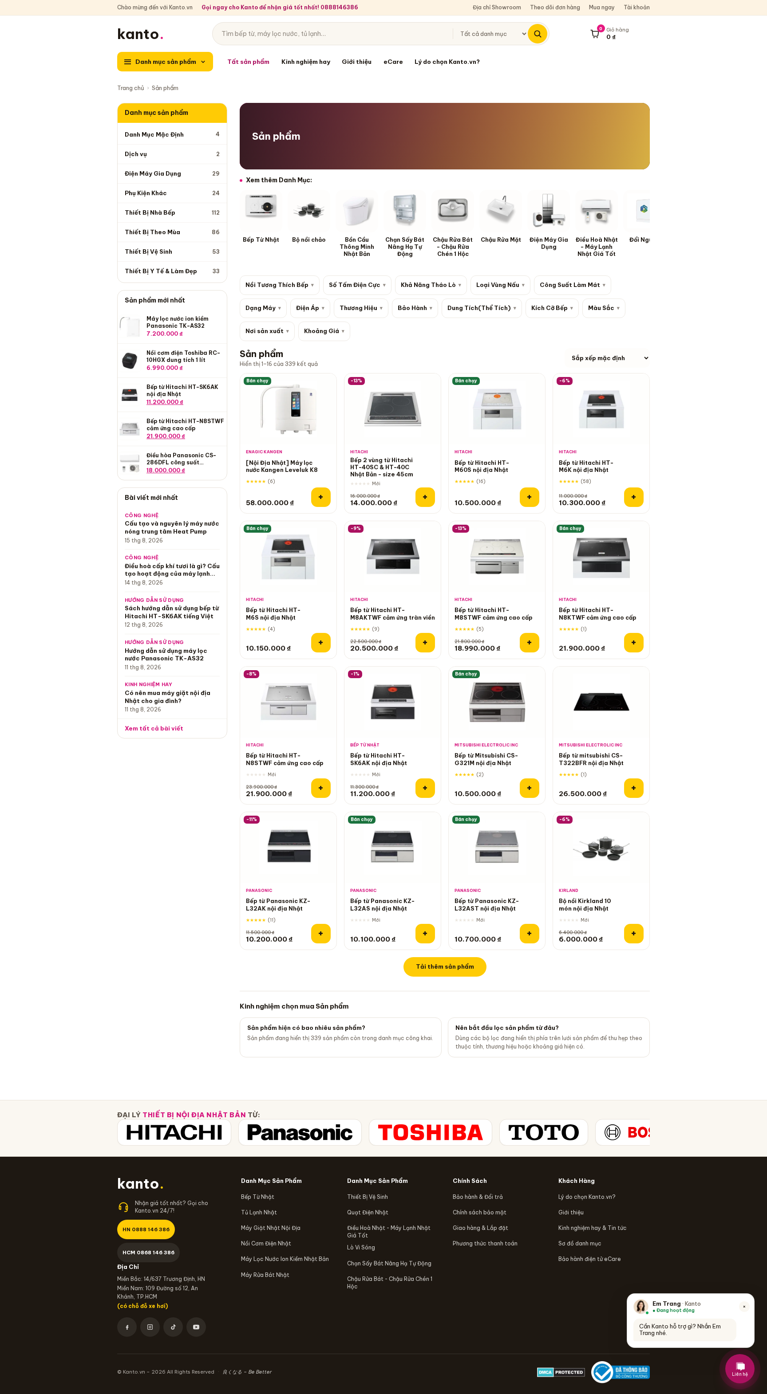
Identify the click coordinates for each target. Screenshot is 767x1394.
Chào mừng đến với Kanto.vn (155, 7)
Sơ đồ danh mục (579, 1243)
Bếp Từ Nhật (257, 1197)
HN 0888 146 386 (146, 1229)
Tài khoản (637, 7)
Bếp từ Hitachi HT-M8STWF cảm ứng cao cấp (494, 613)
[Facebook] (127, 1327)
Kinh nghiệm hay (305, 62)
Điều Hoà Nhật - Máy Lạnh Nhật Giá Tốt (389, 1232)
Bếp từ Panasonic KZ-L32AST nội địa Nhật (487, 904)
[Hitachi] (174, 1132)
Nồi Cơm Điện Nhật (266, 1243)
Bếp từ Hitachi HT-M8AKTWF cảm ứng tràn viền (392, 613)
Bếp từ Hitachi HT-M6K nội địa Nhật (586, 466)
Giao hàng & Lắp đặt (480, 1228)
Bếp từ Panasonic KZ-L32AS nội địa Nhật (382, 904)
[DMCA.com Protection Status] (561, 1372)
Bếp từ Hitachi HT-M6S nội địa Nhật (273, 613)
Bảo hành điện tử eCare (589, 1259)
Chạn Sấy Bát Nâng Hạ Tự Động (389, 1263)
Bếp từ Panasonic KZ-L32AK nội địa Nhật (278, 904)
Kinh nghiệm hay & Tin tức (592, 1228)
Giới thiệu (357, 62)
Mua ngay (602, 7)
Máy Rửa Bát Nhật (265, 1275)
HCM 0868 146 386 (148, 1252)
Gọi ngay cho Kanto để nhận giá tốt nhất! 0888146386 (280, 7)
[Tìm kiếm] (537, 33)
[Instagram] (150, 1327)
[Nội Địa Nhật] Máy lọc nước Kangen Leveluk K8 (282, 466)
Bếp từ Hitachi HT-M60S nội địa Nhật (482, 466)
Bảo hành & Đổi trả (478, 1197)
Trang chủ (130, 87)
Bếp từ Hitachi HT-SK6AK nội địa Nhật (378, 759)
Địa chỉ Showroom (497, 7)
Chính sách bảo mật (479, 1212)
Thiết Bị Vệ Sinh (367, 1197)
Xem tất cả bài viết (154, 728)
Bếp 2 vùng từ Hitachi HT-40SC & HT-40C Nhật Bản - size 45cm (381, 467)
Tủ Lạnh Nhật (259, 1212)
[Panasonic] (300, 1132)
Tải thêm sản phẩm (445, 966)
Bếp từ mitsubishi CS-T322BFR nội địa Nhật (591, 759)
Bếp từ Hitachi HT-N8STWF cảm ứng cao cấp (285, 759)
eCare (393, 62)
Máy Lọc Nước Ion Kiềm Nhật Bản (285, 1259)
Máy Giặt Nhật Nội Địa (270, 1228)
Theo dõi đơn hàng (555, 7)
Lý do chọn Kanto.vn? (447, 62)
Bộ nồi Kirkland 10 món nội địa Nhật (585, 904)
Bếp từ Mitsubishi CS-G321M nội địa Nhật (486, 759)
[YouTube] (196, 1327)
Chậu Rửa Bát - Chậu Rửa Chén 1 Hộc (389, 1283)
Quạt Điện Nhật (367, 1212)
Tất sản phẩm (248, 62)
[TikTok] (173, 1327)
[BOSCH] (640, 1132)
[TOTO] (543, 1132)
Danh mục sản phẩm (165, 62)
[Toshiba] (430, 1132)
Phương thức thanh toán (485, 1243)
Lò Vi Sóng (361, 1247)
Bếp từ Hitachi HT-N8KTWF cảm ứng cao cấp (598, 613)
